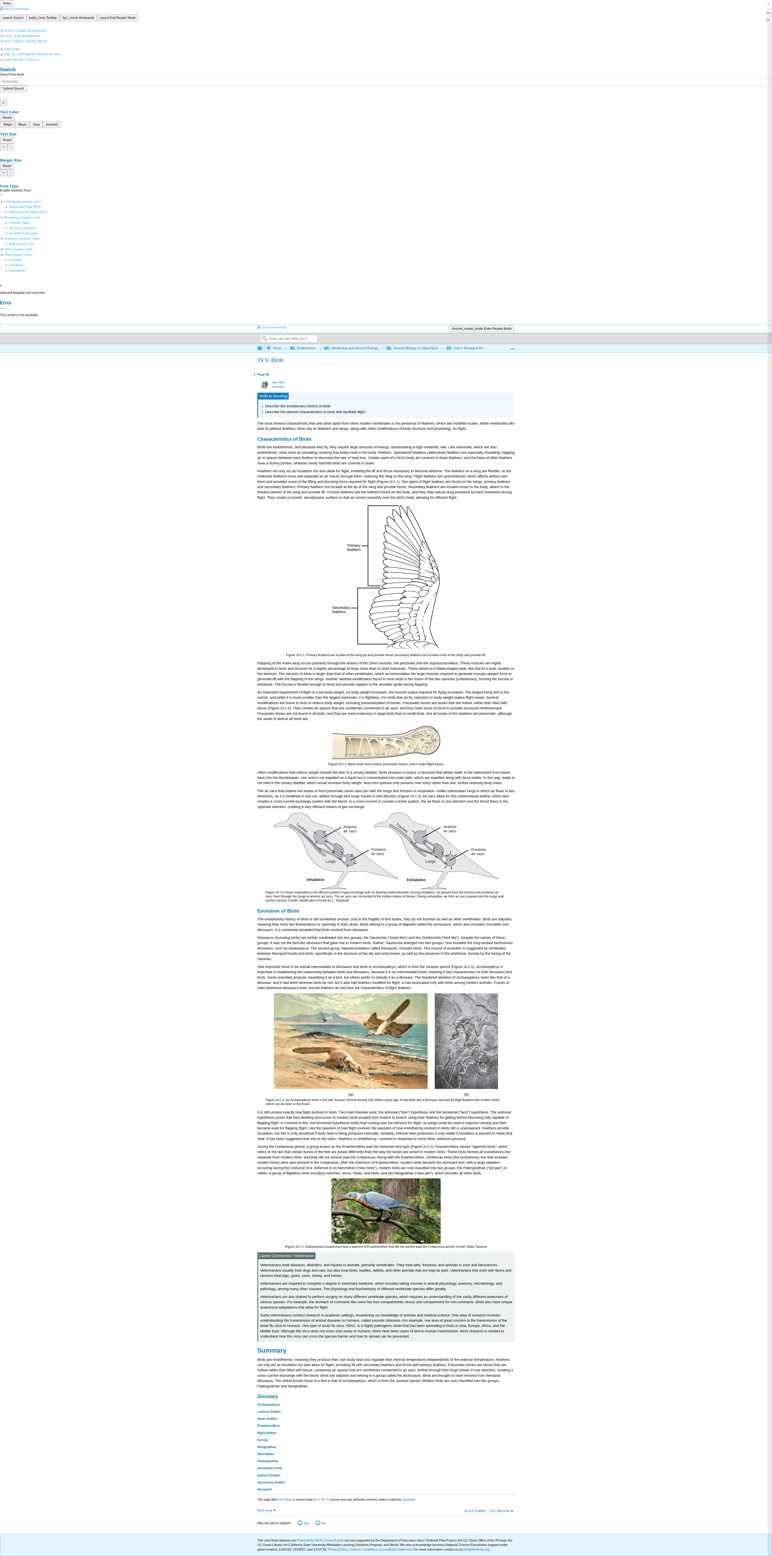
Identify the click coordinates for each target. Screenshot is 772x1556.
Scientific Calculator (23, 233)
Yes (306, 1523)
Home (277, 348)
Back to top (264, 1510)
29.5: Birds (285, 1499)
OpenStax (278, 382)
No (323, 1523)
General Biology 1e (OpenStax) (416, 348)
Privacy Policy (338, 1549)
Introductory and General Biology (354, 348)
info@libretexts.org (475, 1549)
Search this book (12, 74)
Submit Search (13, 88)
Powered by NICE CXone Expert (320, 1540)
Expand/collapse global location (512, 347)
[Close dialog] (3, 308)
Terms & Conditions (363, 1549)
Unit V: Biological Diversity (472, 348)
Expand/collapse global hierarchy (262, 348)
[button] (16, 265)
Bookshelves (306, 348)
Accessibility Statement (395, 1549)
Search (265, 338)
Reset (7, 117)
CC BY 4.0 (323, 1499)
